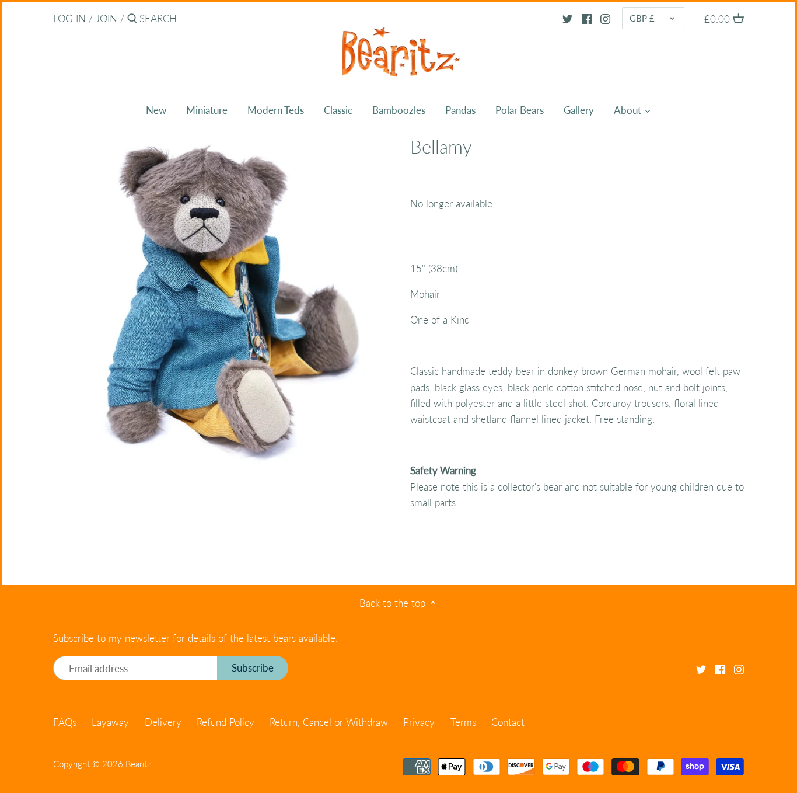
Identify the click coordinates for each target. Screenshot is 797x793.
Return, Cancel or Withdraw (329, 722)
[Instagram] (605, 18)
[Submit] (132, 20)
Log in (69, 18)
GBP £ (642, 18)
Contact (508, 722)
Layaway (110, 722)
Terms (463, 722)
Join (106, 18)
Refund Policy (225, 722)
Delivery (163, 722)
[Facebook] (587, 18)
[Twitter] (567, 18)
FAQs (64, 722)
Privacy (419, 722)
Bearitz (138, 764)
